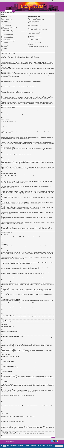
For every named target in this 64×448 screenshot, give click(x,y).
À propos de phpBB (28, 416)
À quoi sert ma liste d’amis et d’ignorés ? (32, 28)
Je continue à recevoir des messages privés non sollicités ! (35, 25)
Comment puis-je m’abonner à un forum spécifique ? (34, 38)
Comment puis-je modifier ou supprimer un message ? (7, 34)
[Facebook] (56, 441)
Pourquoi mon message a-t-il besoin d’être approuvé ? (7, 41)
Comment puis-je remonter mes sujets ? (5, 42)
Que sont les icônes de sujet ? (4, 50)
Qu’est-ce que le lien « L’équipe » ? (32, 22)
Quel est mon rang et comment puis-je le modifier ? (7, 30)
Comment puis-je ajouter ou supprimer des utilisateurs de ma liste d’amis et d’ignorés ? (38, 29)
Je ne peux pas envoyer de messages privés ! (33, 24)
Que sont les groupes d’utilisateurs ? (32, 18)
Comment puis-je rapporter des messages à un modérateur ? (8, 40)
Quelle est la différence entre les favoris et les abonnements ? (35, 37)
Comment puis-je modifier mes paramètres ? (6, 25)
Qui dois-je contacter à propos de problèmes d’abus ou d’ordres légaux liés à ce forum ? (38, 46)
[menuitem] (9, 0)
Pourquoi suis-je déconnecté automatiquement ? (6, 22)
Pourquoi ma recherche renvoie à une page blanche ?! (34, 33)
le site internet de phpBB (4, 132)
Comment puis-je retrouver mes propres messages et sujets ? (35, 34)
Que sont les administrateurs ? (31, 17)
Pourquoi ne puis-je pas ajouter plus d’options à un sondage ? (8, 36)
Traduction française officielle (8, 441)
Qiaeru (13, 441)
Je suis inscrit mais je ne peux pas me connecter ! (7, 19)
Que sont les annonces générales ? (5, 47)
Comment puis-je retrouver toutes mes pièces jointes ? (34, 42)
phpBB (9, 440)
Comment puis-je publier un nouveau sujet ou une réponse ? (8, 33)
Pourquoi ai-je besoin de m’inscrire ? (5, 17)
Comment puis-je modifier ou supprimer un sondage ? (7, 37)
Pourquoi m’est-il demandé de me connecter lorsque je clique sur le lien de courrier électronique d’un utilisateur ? (14, 31)
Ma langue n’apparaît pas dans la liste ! (5, 28)
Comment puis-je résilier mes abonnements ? (33, 39)
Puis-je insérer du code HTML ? (4, 45)
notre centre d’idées (46, 420)
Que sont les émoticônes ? (4, 46)
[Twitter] (52, 441)
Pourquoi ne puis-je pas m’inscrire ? (5, 18)
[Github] (54, 441)
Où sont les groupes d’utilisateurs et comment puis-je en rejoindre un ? (36, 19)
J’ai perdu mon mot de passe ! (4, 21)
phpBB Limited (21, 415)
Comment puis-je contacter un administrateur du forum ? (34, 47)
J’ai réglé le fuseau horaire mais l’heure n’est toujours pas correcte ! (9, 27)
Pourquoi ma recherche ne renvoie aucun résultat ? (34, 32)
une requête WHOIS (22, 426)
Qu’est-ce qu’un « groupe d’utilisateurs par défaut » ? (34, 21)
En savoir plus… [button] (4, 446)
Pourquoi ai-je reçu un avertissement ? (5, 39)
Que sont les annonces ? (4, 48)
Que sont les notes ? (3, 49)
